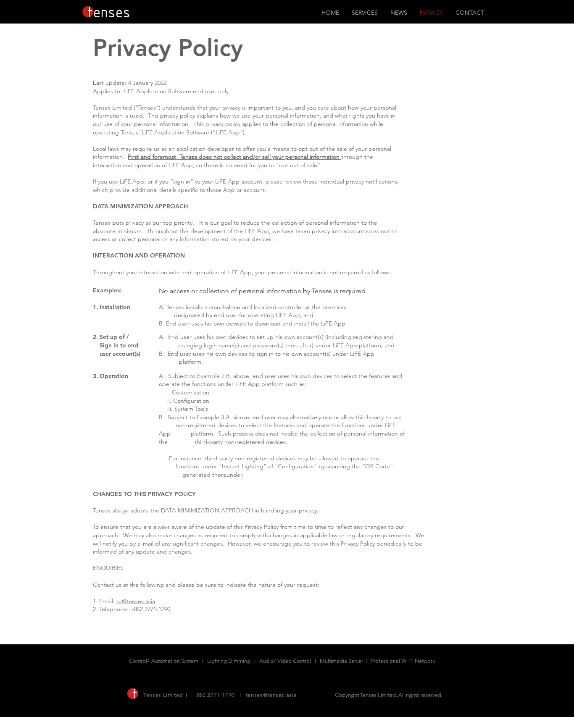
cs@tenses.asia (135, 601)
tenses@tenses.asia (271, 695)
